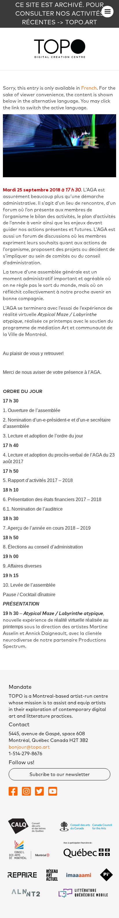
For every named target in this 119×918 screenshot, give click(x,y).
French (89, 88)
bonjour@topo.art (29, 747)
